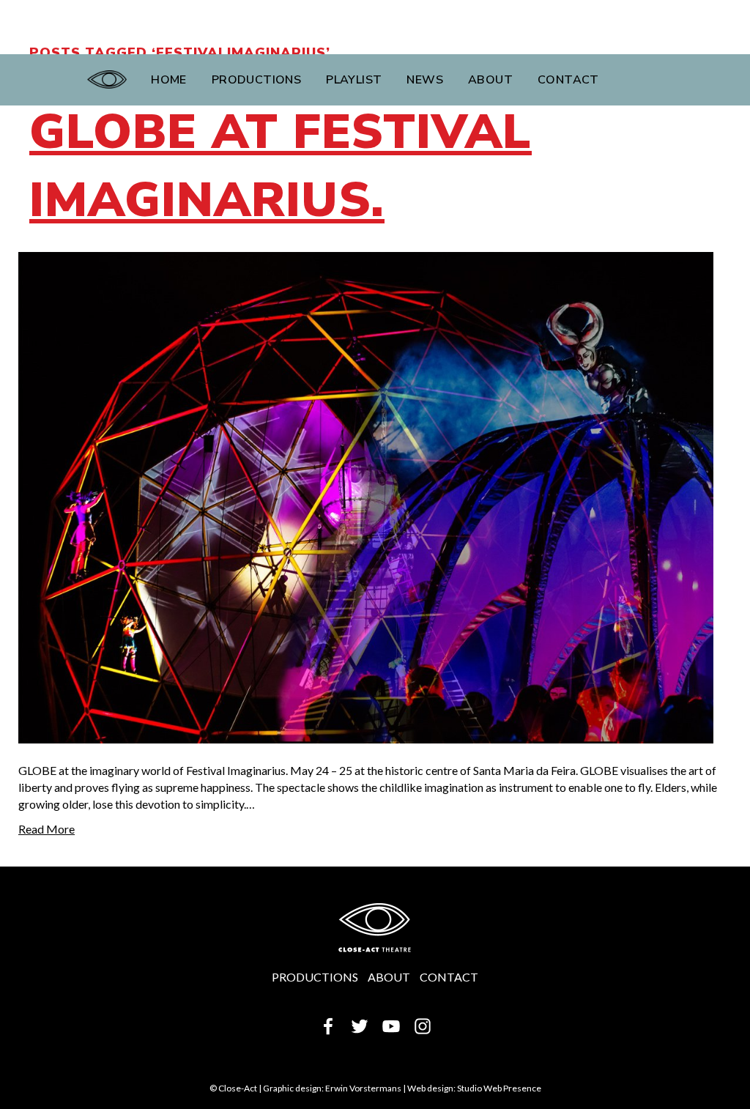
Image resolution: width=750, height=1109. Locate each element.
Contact (568, 80)
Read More (46, 829)
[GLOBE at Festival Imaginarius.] (365, 496)
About (490, 80)
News (424, 80)
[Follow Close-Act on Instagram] (422, 1024)
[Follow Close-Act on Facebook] (328, 1024)
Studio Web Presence (499, 1088)
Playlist (354, 80)
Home (169, 80)
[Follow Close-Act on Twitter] (359, 1024)
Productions (256, 80)
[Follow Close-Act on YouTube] (391, 1024)
